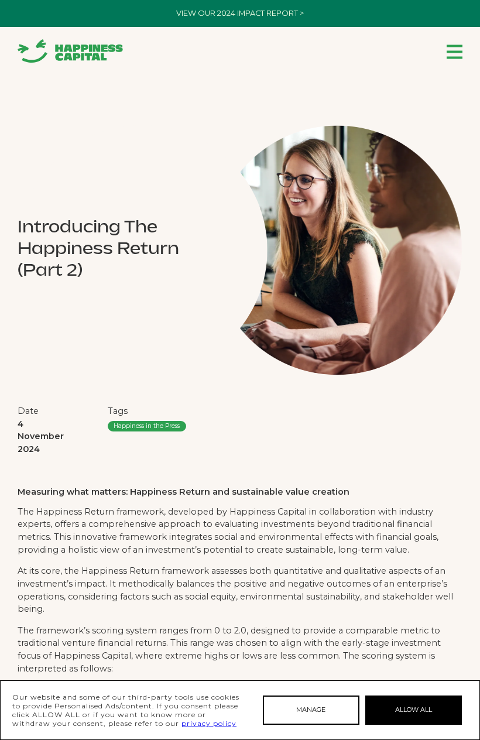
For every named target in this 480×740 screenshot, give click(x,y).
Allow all (413, 709)
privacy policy (208, 723)
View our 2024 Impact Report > (240, 13)
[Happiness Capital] (70, 51)
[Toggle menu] (454, 52)
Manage (310, 709)
